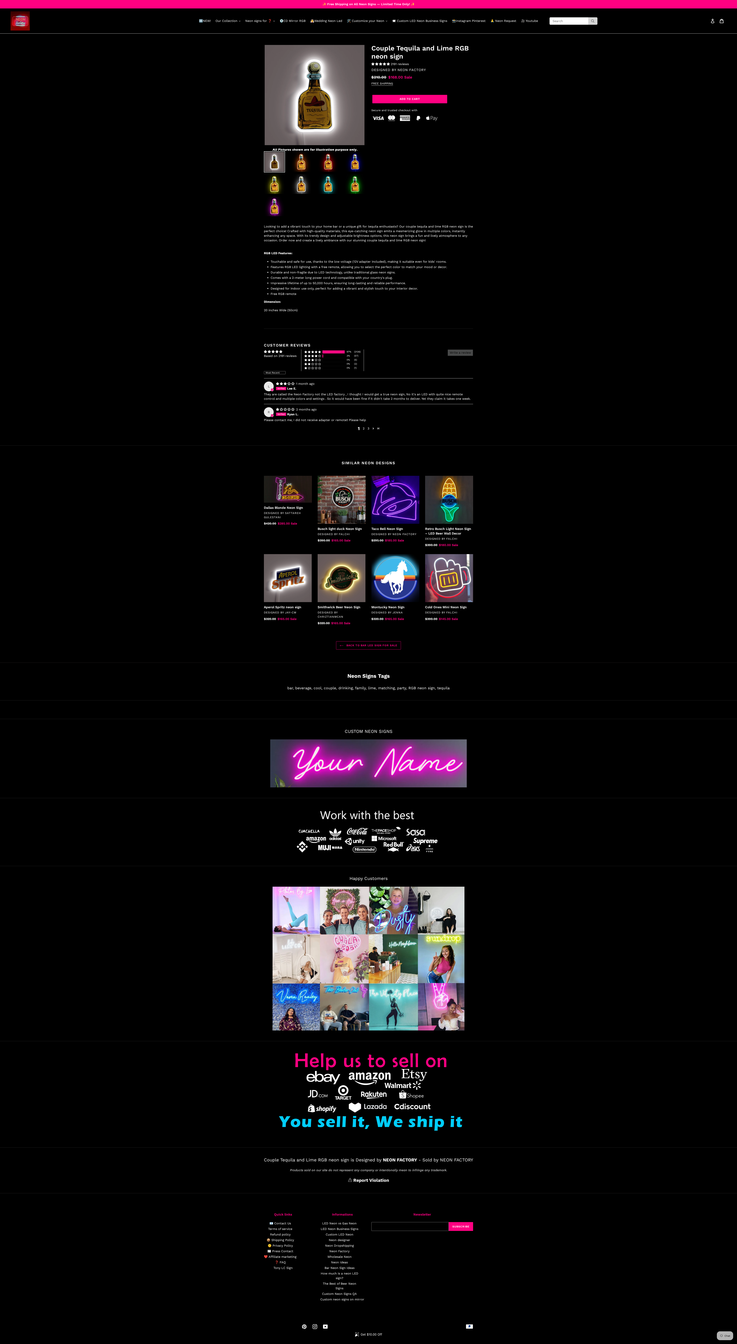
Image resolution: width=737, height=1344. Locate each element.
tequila (443, 688)
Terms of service (280, 1229)
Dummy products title (32, 3)
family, (361, 688)
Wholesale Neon (339, 1257)
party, (402, 688)
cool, (318, 688)
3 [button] (368, 428)
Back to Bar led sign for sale (371, 645)
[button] (381, 64)
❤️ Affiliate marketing (280, 1257)
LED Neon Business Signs (339, 1229)
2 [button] (363, 428)
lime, (372, 688)
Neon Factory (339, 1251)
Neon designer (339, 1240)
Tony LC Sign (283, 1268)
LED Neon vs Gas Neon (339, 1223)
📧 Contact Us (280, 1223)
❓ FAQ (280, 1262)
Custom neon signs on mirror (342, 1299)
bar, (290, 688)
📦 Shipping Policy (280, 1240)
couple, (330, 688)
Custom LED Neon (339, 1234)
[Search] (592, 21)
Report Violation (370, 1180)
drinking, (346, 688)
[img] (285, 384)
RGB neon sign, (422, 688)
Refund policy (280, 1234)
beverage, (303, 688)
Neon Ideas (339, 1262)
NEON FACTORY (411, 70)
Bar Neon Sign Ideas (339, 1268)
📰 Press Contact (280, 1251)
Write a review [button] (460, 352)
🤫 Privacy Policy (280, 1245)
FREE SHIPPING (382, 83)
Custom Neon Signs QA (339, 1294)
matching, (387, 688)
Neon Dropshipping (339, 1245)
